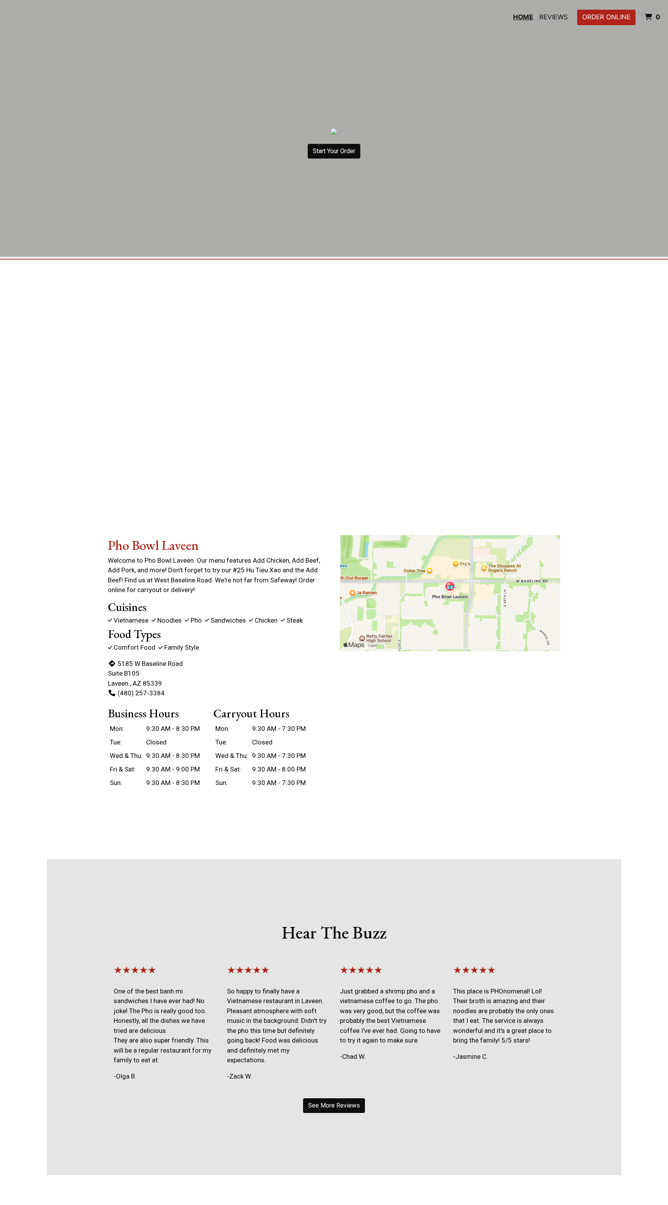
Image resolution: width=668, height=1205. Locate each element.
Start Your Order (334, 151)
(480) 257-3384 (141, 693)
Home (523, 17)
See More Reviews (334, 1105)
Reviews (553, 17)
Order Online (606, 17)
